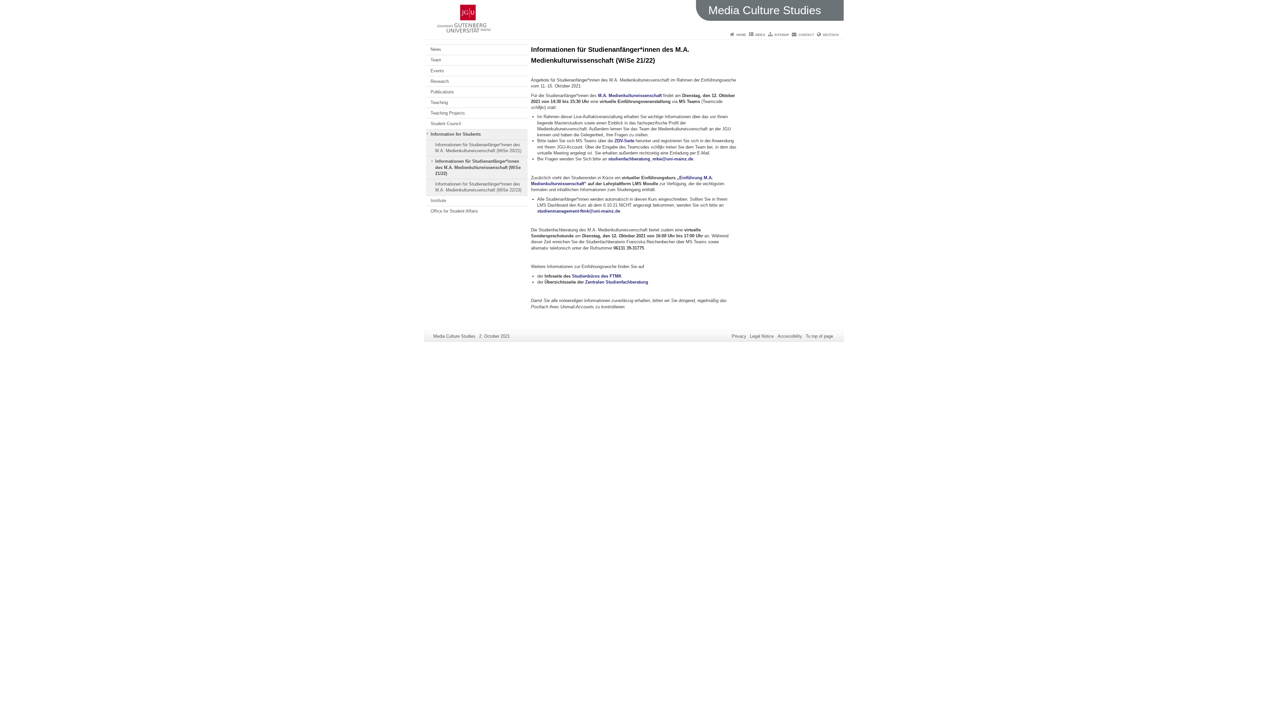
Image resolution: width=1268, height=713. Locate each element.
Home (741, 35)
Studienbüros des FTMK (596, 276)
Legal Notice (762, 336)
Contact (806, 35)
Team (436, 59)
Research (440, 81)
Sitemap (781, 35)
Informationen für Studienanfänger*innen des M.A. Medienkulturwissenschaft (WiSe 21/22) (478, 167)
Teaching (439, 102)
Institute (438, 200)
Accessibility (790, 336)
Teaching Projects (448, 113)
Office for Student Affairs (454, 211)
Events (437, 70)
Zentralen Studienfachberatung (616, 282)
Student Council (446, 123)
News (436, 49)
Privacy (739, 336)
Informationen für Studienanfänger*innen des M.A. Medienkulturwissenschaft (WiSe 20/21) (478, 147)
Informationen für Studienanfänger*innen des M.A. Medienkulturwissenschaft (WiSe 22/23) (478, 187)
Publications (442, 91)
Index (760, 35)
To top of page (819, 336)
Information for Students (456, 134)
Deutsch (831, 35)
